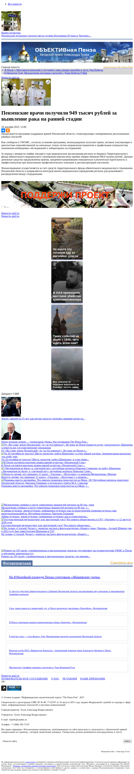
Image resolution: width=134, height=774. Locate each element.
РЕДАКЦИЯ (70, 678)
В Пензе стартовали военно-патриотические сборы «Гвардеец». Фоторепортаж (48, 622)
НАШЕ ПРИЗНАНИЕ (92, 678)
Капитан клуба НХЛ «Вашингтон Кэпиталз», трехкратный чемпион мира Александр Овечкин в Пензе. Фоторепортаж (60, 652)
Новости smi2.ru (10, 77)
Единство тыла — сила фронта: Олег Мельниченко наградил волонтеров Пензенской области (55, 636)
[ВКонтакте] (3, 130)
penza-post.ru (30, 762)
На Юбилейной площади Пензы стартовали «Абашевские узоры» (54, 577)
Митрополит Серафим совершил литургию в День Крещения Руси (42, 667)
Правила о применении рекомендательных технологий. (34, 766)
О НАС (55, 678)
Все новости (15, 4)
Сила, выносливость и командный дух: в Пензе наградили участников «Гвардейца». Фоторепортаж (58, 608)
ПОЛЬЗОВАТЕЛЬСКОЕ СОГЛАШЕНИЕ (24, 678)
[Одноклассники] (8, 130)
